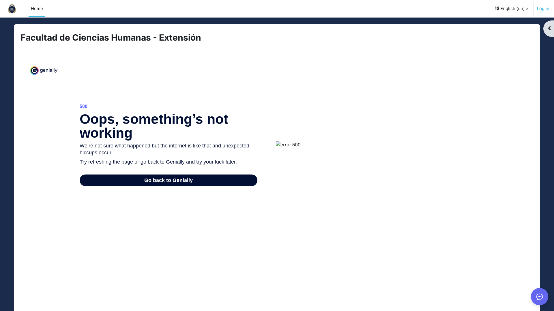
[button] (511, 8)
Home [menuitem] (37, 8)
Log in (543, 8)
